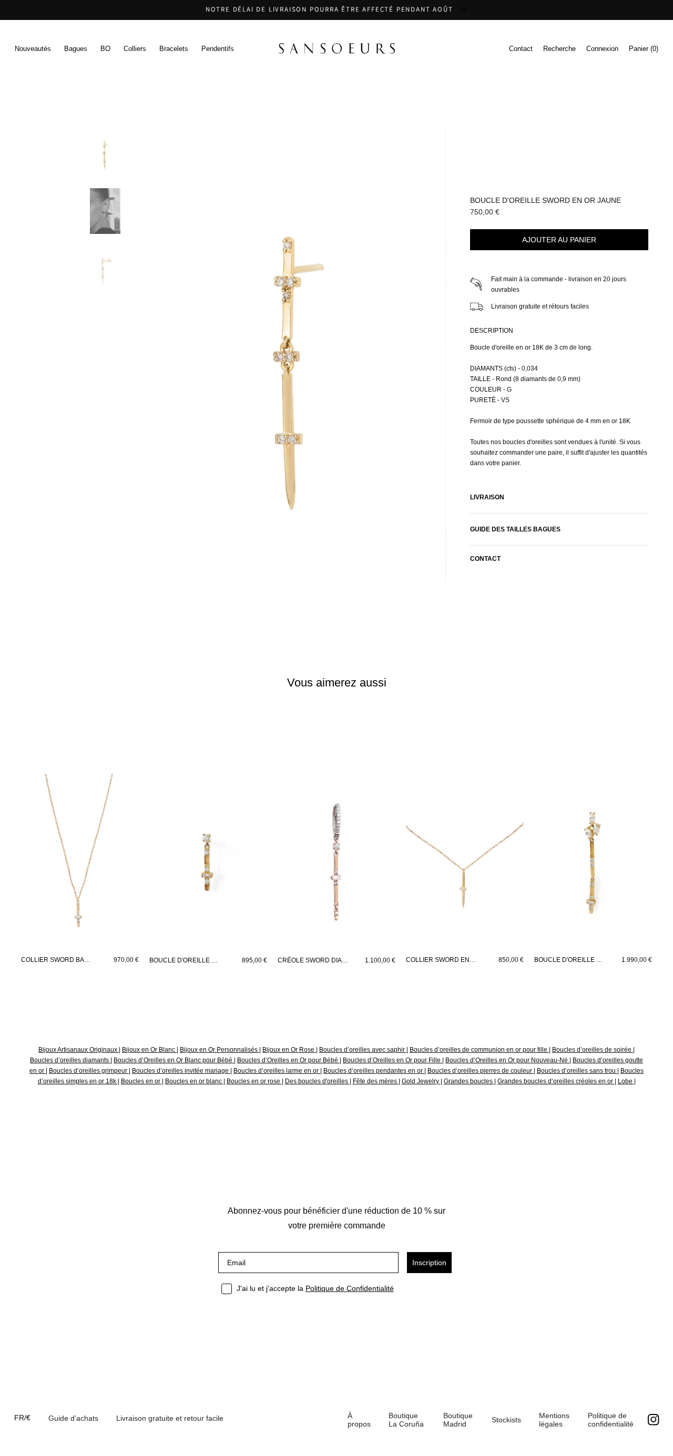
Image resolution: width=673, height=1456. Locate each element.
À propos (359, 1419)
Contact (521, 49)
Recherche (559, 49)
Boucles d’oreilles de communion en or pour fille (479, 1049)
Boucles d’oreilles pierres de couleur (480, 1070)
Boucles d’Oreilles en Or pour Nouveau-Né (507, 1060)
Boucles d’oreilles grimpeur (89, 1070)
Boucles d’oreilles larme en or (276, 1070)
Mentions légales (554, 1419)
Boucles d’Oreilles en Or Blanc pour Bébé (174, 1060)
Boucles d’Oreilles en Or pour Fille (392, 1060)
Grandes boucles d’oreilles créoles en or (556, 1081)
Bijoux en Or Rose (289, 1049)
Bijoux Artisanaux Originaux (78, 1049)
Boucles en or (141, 1081)
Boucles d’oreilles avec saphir (362, 1049)
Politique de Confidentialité (349, 1288)
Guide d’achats (73, 1418)
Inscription (429, 1262)
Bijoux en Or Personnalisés (219, 1049)
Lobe (626, 1081)
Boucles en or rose (254, 1081)
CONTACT (485, 558)
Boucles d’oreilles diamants (70, 1060)
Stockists (506, 1420)
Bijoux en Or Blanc (149, 1049)
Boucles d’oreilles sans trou (577, 1070)
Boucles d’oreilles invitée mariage (181, 1070)
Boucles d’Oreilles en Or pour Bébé (288, 1060)
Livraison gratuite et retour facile (169, 1418)
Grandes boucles (469, 1081)
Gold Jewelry (421, 1081)
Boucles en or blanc (194, 1081)
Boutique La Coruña (406, 1419)
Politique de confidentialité (611, 1419)
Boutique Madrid (458, 1419)
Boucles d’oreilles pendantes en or (373, 1070)
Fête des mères (376, 1081)
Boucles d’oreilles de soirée (592, 1049)
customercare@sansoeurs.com (316, 123)
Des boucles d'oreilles (317, 1081)
